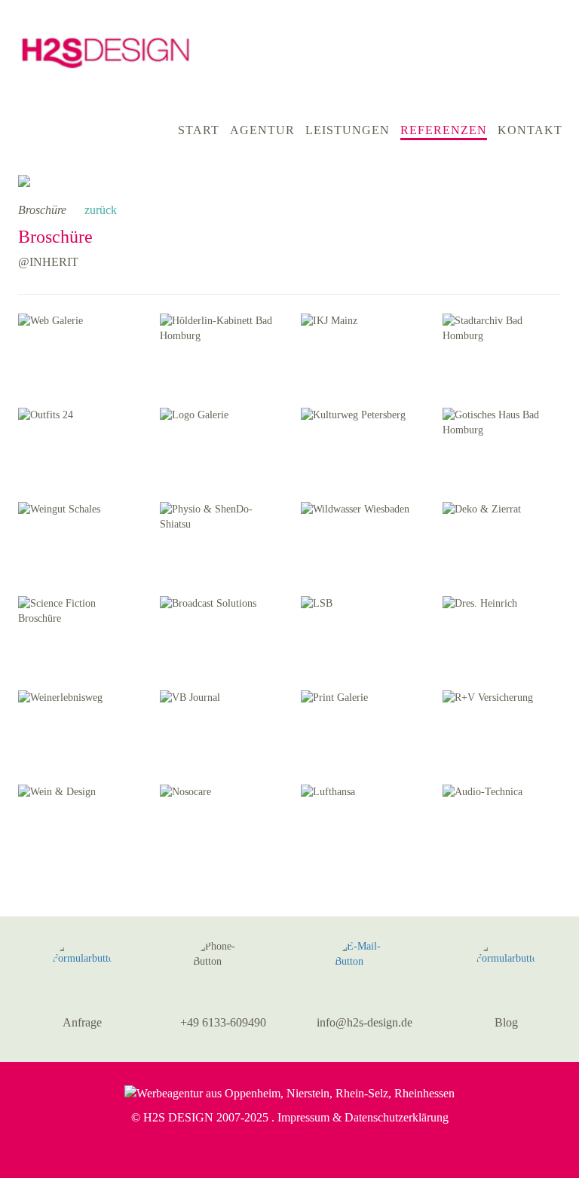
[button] (82, 969)
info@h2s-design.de (364, 1022)
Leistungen (347, 130)
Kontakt (530, 130)
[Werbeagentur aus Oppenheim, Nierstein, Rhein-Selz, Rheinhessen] (289, 1092)
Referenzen (443, 130)
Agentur (262, 130)
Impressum (303, 1117)
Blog (506, 1022)
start (198, 130)
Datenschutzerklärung (397, 1117)
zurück (99, 209)
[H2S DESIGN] (105, 44)
